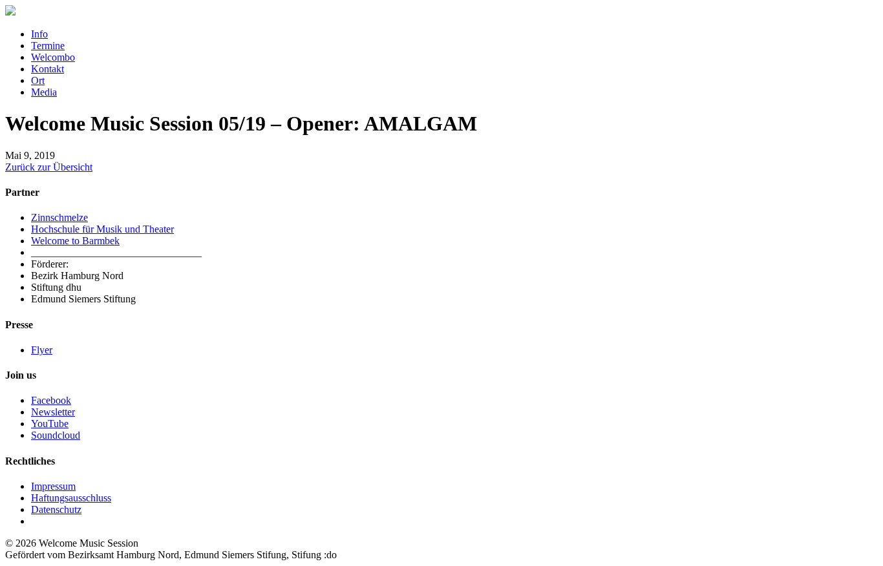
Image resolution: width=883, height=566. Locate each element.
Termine (48, 45)
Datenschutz (56, 509)
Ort (38, 80)
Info (39, 33)
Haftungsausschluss (71, 497)
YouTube (50, 423)
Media (44, 92)
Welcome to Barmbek (75, 240)
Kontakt (47, 68)
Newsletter (53, 411)
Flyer (41, 349)
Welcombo (53, 57)
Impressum (53, 486)
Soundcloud (55, 435)
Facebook (51, 400)
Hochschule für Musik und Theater (102, 229)
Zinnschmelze (59, 217)
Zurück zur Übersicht (48, 167)
